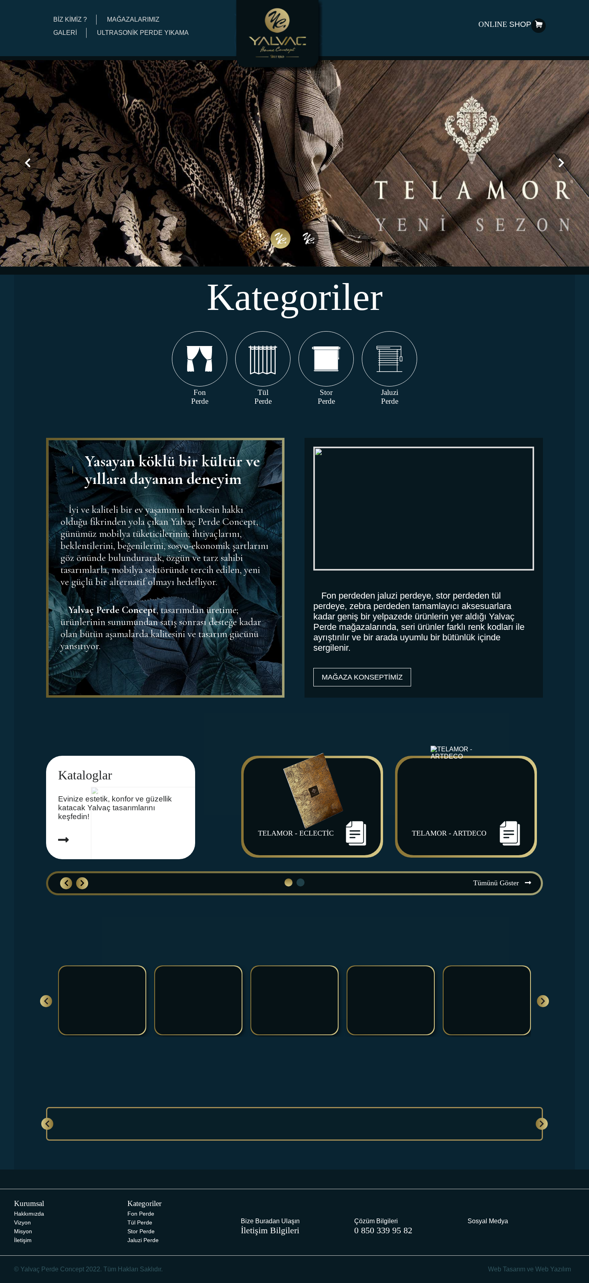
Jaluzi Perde (143, 1240)
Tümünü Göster (497, 883)
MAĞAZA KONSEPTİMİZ (362, 677)
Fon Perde (140, 1213)
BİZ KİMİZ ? (70, 19)
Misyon (23, 1231)
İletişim (23, 1240)
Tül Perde (139, 1222)
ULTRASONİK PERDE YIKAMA (143, 32)
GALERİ (65, 32)
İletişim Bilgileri (270, 1230)
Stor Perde (141, 1231)
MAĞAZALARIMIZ (133, 19)
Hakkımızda (29, 1213)
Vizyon (22, 1222)
